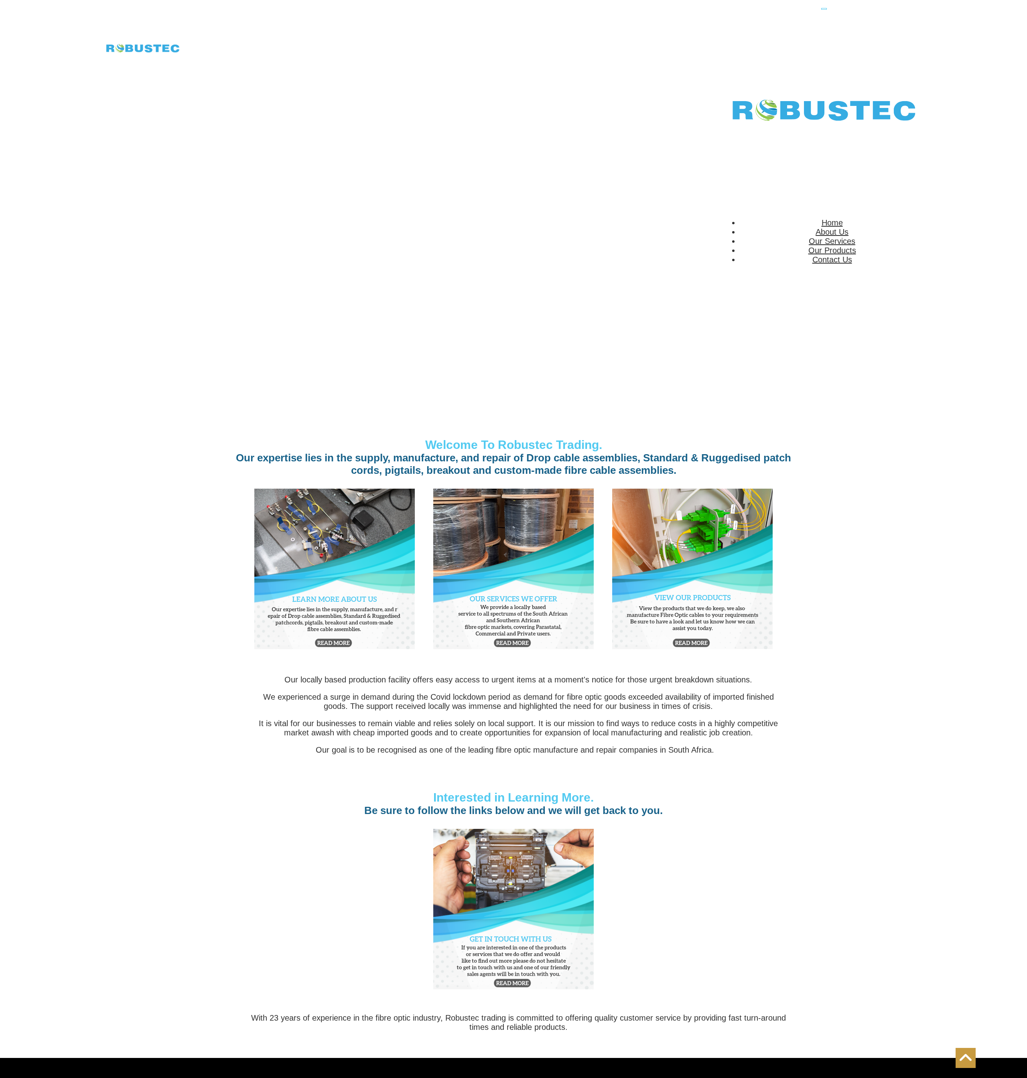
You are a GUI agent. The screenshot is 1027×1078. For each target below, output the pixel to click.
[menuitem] (832, 222)
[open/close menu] (824, 9)
